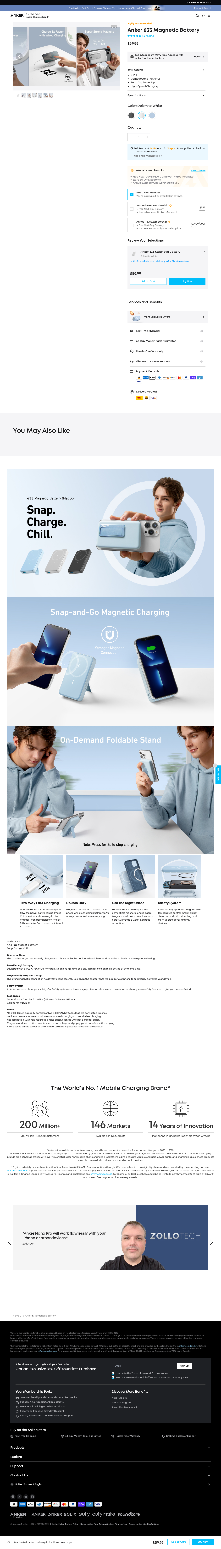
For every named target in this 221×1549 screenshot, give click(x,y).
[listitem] (13, 1496)
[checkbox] (113, 1373)
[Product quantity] (139, 137)
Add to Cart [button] (148, 281)
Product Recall (202, 8)
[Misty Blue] (152, 115)
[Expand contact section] (209, 1475)
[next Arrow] (211, 1242)
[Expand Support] (209, 1466)
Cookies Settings (151, 1524)
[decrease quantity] (130, 137)
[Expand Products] (209, 1447)
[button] (19, 56)
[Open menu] (209, 15)
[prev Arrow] (10, 1242)
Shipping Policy (57, 1524)
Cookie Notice (135, 1524)
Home (16, 1315)
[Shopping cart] (203, 15)
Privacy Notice (159, 1373)
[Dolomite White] (142, 115)
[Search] (197, 15)
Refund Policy (71, 1524)
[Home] (30, 15)
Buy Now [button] (187, 281)
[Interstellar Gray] (131, 115)
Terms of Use (139, 1373)
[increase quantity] (147, 137)
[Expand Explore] (209, 1457)
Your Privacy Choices (104, 1524)
